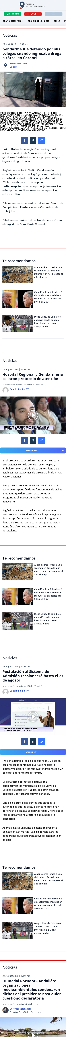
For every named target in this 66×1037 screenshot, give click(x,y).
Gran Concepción (13, 21)
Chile (57, 21)
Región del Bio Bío (39, 21)
